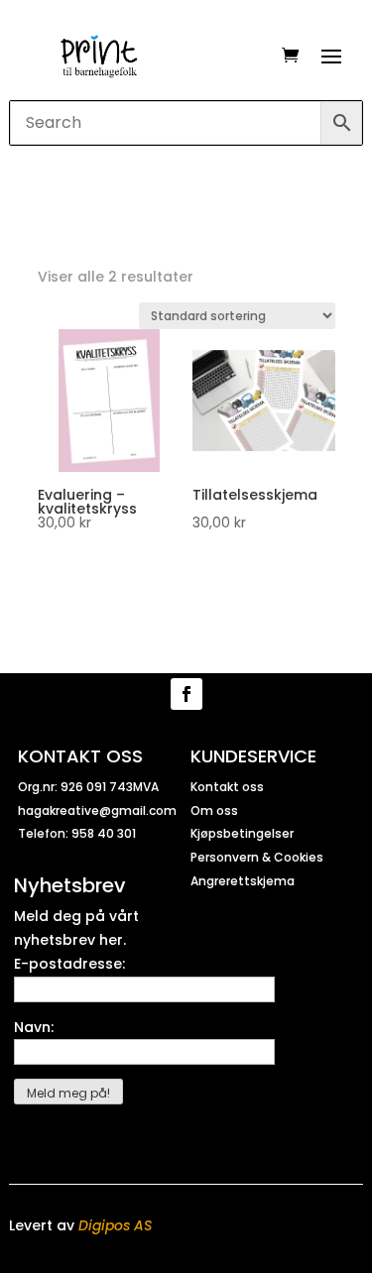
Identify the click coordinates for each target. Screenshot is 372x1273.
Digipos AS (115, 1225)
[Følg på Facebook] (186, 694)
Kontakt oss (227, 786)
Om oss (214, 810)
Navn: (34, 1027)
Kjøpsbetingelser (242, 833)
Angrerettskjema (242, 880)
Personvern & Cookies (256, 857)
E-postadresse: (69, 964)
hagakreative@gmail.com (97, 810)
